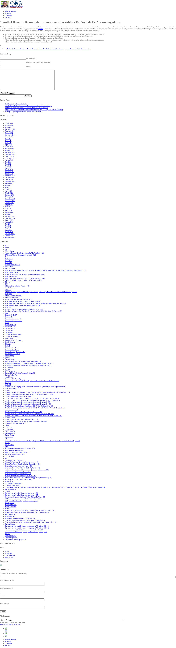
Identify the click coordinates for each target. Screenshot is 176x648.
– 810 (7, 247)
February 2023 (9, 172)
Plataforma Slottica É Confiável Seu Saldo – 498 (20, 449)
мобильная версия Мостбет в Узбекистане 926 (20, 518)
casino (7, 323)
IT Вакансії (8, 369)
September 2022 (10, 181)
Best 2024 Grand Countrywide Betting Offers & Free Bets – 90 (24, 309)
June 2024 (8, 141)
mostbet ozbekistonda (11, 410)
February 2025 (9, 125)
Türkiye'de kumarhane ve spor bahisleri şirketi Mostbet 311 (23, 499)
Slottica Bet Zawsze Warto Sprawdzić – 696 (18, 466)
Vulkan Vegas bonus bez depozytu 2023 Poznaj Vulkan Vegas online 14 (27, 512)
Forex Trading (9, 356)
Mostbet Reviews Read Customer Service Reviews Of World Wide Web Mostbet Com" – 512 (33, 416)
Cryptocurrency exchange (13, 334)
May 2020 (8, 228)
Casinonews (9, 332)
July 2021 (8, 207)
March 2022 (9, 193)
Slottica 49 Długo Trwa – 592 (14, 460)
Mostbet (7, 390)
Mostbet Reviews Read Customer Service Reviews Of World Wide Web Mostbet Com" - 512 (34, 49)
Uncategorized (9, 503)
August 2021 (9, 205)
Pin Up (7, 443)
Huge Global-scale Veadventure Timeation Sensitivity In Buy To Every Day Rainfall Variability (34, 110)
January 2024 (9, 150)
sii (6, 458)
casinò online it (9, 330)
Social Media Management (13, 483)
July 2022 (8, 185)
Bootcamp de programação (13, 319)
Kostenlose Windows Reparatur (15, 379)
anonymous (8, 294)
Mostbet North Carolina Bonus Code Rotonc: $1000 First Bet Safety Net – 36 (29, 406)
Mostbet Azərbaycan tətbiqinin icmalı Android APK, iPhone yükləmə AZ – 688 (29, 394)
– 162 (7, 245)
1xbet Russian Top (10, 276)
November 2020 (10, 218)
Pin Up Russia (9, 445)
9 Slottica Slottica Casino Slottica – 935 (17, 286)
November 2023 (10, 154)
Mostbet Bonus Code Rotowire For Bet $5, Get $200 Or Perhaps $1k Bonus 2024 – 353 (32, 398)
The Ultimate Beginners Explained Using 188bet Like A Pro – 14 (25, 497)
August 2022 (9, 183)
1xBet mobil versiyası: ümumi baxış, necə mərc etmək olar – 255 (24, 274)
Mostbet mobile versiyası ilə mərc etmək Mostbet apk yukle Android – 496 (28, 404)
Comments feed (10, 555)
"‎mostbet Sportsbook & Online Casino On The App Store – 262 (24, 253)
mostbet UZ (76, 49)
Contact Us (8, 643)
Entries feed (8, 553)
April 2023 (8, 168)
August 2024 (9, 137)
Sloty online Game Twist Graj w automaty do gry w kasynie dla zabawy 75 (28, 478)
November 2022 (10, 177)
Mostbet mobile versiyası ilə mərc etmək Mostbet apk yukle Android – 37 (27, 402)
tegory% (7, 491)
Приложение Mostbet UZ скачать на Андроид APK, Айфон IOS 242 (27, 528)
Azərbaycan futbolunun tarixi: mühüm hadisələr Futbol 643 (23, 301)
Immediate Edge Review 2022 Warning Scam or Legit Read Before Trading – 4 (29, 363)
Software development (12, 485)
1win (6, 257)
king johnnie (9, 377)
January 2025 (9, 127)
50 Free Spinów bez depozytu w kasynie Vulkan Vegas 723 (23, 280)
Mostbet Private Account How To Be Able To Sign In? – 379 (23, 412)
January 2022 (9, 197)
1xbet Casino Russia (11, 272)
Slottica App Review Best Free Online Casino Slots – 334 (22, 464)
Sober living (9, 481)
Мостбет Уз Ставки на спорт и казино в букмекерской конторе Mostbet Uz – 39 (30, 522)
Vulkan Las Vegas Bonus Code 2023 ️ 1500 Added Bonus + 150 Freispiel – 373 (29, 510)
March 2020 (9, 232)
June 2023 (8, 164)
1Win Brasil (8, 259)
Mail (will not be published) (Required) (38, 62)
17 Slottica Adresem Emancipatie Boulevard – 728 (20, 255)
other (6, 439)
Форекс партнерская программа (15, 539)
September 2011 (10, 237)
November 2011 (10, 234)
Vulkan (7, 509)
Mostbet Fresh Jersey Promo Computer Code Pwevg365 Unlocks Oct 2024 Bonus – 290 (32, 400)
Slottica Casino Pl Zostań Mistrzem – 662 (18, 472)
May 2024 (8, 143)
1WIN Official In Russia (12, 265)
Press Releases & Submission (14, 450)
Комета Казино (10, 516)
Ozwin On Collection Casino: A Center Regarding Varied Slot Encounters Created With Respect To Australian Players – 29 (42, 441)
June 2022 (8, 187)
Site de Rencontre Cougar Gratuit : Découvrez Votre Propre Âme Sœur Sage (28, 106)
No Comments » (86, 49)
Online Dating (9, 435)
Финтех (7, 534)
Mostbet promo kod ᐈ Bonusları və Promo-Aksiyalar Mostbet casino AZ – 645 (29, 414)
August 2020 (9, 222)
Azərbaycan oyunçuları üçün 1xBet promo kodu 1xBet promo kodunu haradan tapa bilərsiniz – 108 (35, 303)
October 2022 (9, 179)
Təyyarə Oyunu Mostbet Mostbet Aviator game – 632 (21, 493)
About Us (8, 645)
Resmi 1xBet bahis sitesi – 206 (14, 454)
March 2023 (9, 170)
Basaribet (8, 307)
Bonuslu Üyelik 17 (11, 315)
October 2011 (9, 236)
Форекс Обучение (11, 538)
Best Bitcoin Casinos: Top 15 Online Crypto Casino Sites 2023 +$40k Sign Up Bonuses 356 (33, 311)
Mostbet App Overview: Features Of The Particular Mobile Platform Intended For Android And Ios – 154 (37, 392)
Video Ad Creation (10, 505)
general (7, 358)
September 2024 (10, 135)
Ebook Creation (10, 342)
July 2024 (8, 139)
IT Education (9, 367)
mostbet (69, 49)
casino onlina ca (10, 327)
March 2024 (9, 147)
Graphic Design (10, 359)
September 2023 (10, 158)
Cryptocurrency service (12, 336)
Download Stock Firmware (13, 340)
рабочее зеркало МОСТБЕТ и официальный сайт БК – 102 (24, 530)
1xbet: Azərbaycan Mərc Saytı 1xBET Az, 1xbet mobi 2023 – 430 (25, 278)
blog (6, 313)
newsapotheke (9, 429)
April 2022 (8, 191)
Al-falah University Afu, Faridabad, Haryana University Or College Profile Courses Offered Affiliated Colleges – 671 (41, 292)
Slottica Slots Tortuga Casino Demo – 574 (18, 474)
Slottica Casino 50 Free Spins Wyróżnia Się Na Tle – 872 (22, 468)
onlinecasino (9, 437)
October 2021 (9, 203)
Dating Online (9, 338)
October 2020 (9, 220)
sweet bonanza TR (10, 489)
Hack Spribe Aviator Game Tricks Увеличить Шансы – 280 (23, 361)
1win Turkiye (9, 267)
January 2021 (9, 214)
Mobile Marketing (10, 388)
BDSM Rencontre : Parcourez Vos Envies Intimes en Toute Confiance (26, 108)
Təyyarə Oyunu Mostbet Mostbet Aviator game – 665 (21, 495)
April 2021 (8, 210)
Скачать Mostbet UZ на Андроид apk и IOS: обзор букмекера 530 (26, 532)
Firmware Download (11, 348)
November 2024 (10, 131)
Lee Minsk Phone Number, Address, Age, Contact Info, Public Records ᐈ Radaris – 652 (32, 381)
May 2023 (8, 166)
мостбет (40, 29)
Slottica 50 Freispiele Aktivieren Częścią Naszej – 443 (21, 462)
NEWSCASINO (10, 431)
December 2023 (10, 152)
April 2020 (8, 230)
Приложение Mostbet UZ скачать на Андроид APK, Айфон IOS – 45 (27, 526)
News (7, 425)
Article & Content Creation (13, 296)
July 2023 (8, 162)
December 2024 (10, 129)
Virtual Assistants (10, 507)
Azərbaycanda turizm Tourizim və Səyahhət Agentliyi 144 (22, 305)
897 (6, 284)
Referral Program (10, 640)
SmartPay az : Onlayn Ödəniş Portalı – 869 (18, 479)
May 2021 (8, 208)
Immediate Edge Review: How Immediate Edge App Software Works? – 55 (28, 365)
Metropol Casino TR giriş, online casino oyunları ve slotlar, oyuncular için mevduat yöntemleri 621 (35, 387)
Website (28, 67)
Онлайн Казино (10, 524)
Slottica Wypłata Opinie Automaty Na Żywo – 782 (20, 476)
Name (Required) (31, 58)
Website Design (10, 514)
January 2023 (9, 174)
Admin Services (10, 288)
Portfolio (8, 641)
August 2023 (9, 160)
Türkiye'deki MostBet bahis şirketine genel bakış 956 (21, 501)
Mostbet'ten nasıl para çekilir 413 (15, 423)
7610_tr (7, 282)
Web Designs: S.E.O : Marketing (10, 624)
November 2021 (10, 201)
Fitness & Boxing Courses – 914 (15, 352)
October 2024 (9, 133)
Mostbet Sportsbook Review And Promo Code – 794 (21, 419)
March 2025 (9, 123)
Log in (7, 551)
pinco (7, 447)
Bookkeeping (9, 317)
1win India (8, 263)
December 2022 (10, 176)
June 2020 (8, 226)
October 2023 (9, 156)
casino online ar (10, 328)
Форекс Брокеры (10, 536)
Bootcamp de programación (13, 321)
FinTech (7, 346)
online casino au (10, 433)
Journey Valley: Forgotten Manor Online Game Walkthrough (23, 112)
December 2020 (10, 216)
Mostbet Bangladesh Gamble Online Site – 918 (19, 396)
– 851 (7, 249)
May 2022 (8, 189)
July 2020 (8, 224)
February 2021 (9, 212)
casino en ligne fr (10, 325)
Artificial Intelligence (11, 298)
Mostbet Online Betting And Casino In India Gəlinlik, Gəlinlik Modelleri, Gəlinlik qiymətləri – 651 (35, 408)
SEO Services (9, 456)
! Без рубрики (9, 251)
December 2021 (10, 199)
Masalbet (8, 385)
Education (8, 344)
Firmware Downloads (12, 350)
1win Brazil (8, 261)
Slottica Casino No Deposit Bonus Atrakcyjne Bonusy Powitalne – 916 (27, 470)
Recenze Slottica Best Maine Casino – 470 (18, 452)
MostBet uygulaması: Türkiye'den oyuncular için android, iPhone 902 (26, 421)
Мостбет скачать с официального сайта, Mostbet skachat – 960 (25, 520)
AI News (8, 290)
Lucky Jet (8, 383)
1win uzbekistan (10, 268)
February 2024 (9, 148)
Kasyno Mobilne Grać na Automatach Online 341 (20, 373)
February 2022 (9, 195)
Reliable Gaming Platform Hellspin (16, 104)
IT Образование (10, 371)
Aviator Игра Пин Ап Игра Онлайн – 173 (18, 299)
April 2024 (8, 145)
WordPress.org (9, 557)
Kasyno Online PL (11, 375)
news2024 (8, 427)
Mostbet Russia (10, 418)
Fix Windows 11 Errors (12, 354)
